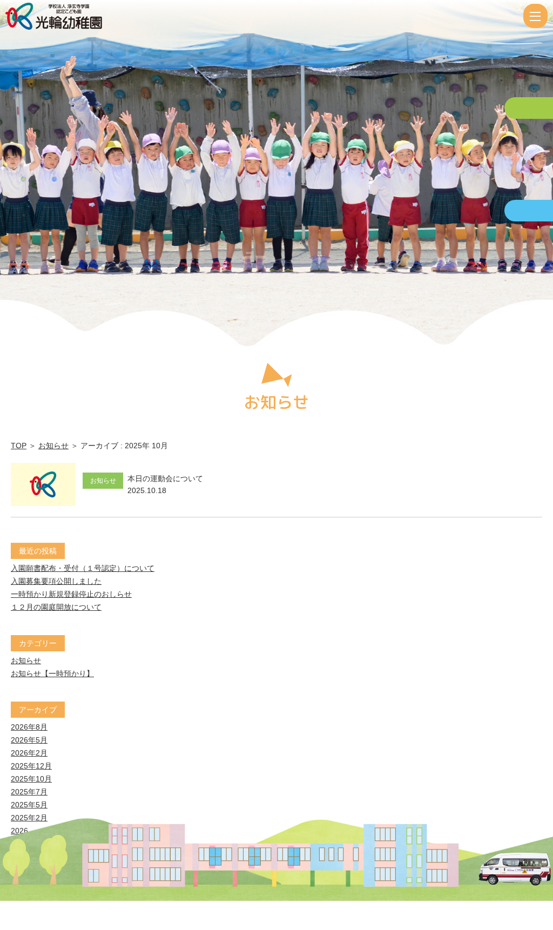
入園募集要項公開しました (56, 581)
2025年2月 (29, 817)
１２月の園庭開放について (56, 607)
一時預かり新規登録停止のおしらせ (71, 594)
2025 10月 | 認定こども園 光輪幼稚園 (263, 16)
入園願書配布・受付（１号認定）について (82, 568)
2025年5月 (29, 804)
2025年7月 (29, 791)
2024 (19, 856)
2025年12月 (31, 765)
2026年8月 (29, 727)
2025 (19, 843)
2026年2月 (29, 753)
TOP (18, 445)
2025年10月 (31, 778)
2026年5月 (29, 740)
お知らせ (53, 445)
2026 (19, 830)
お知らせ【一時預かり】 (52, 673)
